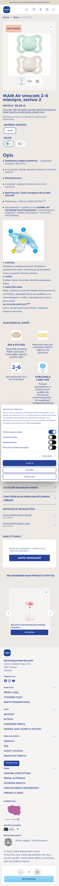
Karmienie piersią (14, 724)
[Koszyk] (47, 9)
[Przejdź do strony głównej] (6, 9)
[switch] (52, 437)
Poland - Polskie (11, 819)
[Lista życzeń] (34, 9)
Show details (47, 456)
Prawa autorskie (14, 778)
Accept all (29, 463)
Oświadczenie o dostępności (21, 788)
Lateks (10, 131)
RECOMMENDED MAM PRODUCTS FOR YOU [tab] (31, 575)
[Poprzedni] (8, 50)
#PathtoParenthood (17, 702)
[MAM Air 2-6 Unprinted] (29, 54)
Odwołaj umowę (12, 763)
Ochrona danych (14, 783)
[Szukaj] (27, 10)
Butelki (8, 719)
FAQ (6, 746)
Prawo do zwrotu (15, 755)
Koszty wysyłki (13, 751)
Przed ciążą (11, 692)
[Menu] (53, 10)
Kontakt (9, 741)
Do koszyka (29, 879)
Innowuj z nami (13, 792)
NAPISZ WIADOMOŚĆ (29, 558)
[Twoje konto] (40, 10)
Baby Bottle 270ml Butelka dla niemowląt (28, 625)
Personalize (29, 470)
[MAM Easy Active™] (29, 608)
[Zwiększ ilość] (37, 872)
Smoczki (9, 714)
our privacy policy (33, 423)
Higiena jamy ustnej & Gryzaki (22, 729)
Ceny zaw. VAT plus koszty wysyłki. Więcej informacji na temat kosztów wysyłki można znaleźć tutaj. (29, 110)
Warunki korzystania (17, 773)
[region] (29, 56)
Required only (29, 477)
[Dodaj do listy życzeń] (51, 27)
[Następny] (51, 50)
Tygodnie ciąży (13, 697)
